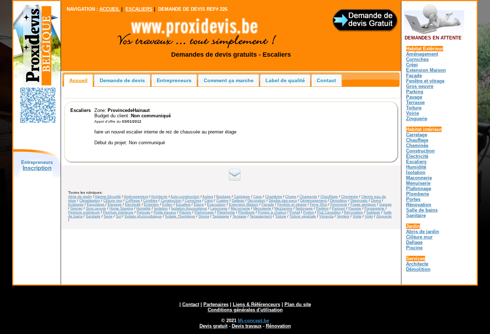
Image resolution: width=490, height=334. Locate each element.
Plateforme (226, 212)
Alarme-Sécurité (108, 196)
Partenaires (215, 304)
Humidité (143, 208)
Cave (257, 196)
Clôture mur (112, 200)
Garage (385, 204)
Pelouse (143, 212)
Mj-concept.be (253, 320)
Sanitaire (93, 216)
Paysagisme (374, 208)
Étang (199, 204)
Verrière (343, 216)
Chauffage (329, 196)
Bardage (223, 196)
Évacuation (216, 204)
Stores (203, 216)
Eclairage (76, 204)
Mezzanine (283, 208)
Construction (171, 200)
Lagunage (218, 208)
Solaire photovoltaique (143, 216)
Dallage (238, 200)
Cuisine (222, 200)
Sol (118, 216)
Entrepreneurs (174, 80)
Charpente (308, 196)
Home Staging (121, 208)
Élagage (115, 204)
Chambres (273, 196)
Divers (376, 200)
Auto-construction (184, 196)
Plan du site (297, 304)
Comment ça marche (229, 80)
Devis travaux (247, 326)
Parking (322, 208)
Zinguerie (384, 216)
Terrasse (239, 216)
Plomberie (246, 212)
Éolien (167, 204)
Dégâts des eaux (283, 200)
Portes (308, 212)
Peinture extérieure (84, 212)
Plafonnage (204, 212)
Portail (294, 212)
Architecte (159, 196)
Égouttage (96, 204)
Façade (268, 204)
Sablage (373, 212)
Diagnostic (359, 200)
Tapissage (220, 216)
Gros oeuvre (96, 208)
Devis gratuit (213, 326)
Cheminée (349, 196)
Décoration (256, 200)
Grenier (76, 208)
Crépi (208, 200)
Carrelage (242, 196)
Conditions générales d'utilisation (245, 309)
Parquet (338, 208)
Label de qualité (285, 80)
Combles (150, 200)
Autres (207, 196)
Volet (369, 216)
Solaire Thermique (180, 216)
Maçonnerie (240, 208)
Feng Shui (318, 204)
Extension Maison (243, 204)
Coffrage (133, 200)
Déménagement (313, 200)
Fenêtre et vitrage (292, 204)
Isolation (161, 208)
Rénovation (353, 212)
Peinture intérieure (118, 212)
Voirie (357, 216)
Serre (108, 216)
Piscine (185, 212)
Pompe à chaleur (272, 212)
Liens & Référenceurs (256, 304)
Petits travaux (165, 212)
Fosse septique (363, 204)
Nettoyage (304, 208)
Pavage (354, 208)
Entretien (151, 204)
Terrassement (261, 216)
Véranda (326, 216)
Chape (290, 196)
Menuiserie (262, 208)
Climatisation (89, 200)
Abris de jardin (80, 196)
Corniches (193, 200)
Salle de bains (422, 210)
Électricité (133, 204)
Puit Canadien (329, 212)
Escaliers (183, 204)
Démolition (338, 200)
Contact (326, 80)
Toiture (280, 216)
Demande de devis (122, 80)
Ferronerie (338, 204)
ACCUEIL (109, 9)
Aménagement (136, 196)
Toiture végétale (302, 216)
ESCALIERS (139, 9)
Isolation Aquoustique (189, 208)
